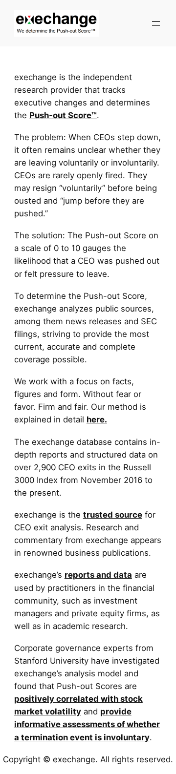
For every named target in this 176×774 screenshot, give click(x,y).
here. (97, 419)
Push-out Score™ (63, 115)
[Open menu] (156, 23)
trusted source (112, 515)
